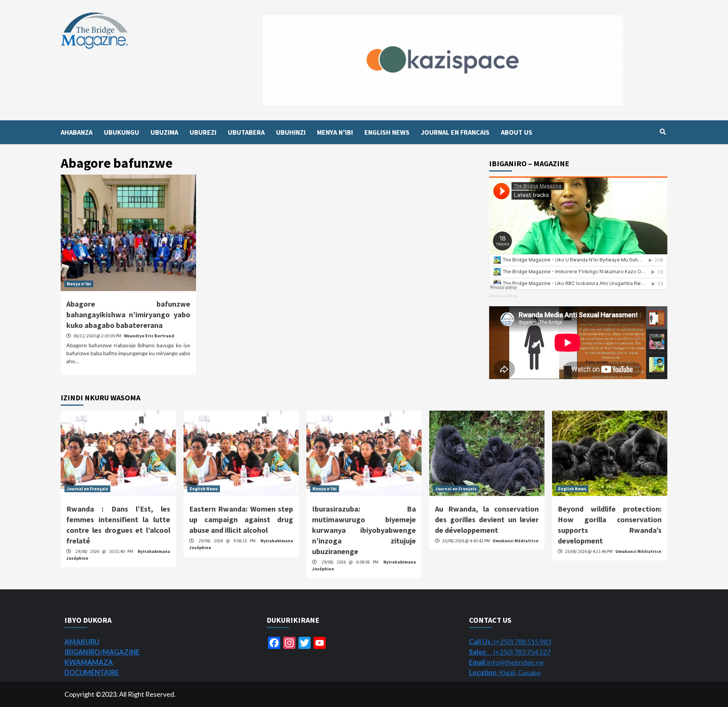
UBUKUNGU (121, 132)
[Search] (662, 131)
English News (204, 488)
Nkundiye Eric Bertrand (149, 336)
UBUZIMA (164, 132)
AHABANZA (77, 132)
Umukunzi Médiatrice (515, 540)
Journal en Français (87, 488)
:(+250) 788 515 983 (510, 642)
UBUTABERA (246, 132)
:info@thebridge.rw (506, 662)
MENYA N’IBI (335, 132)
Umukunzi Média (503, 296)
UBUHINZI (291, 132)
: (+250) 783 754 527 (510, 652)
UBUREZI (203, 132)
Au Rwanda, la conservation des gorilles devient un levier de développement (487, 519)
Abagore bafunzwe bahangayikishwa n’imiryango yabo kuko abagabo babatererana (128, 314)
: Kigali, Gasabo (505, 672)
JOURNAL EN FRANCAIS (455, 132)
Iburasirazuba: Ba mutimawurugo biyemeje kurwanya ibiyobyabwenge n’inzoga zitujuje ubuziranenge (364, 530)
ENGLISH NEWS (387, 132)
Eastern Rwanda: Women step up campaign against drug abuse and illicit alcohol (241, 519)
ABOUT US (516, 132)
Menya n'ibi (79, 284)
